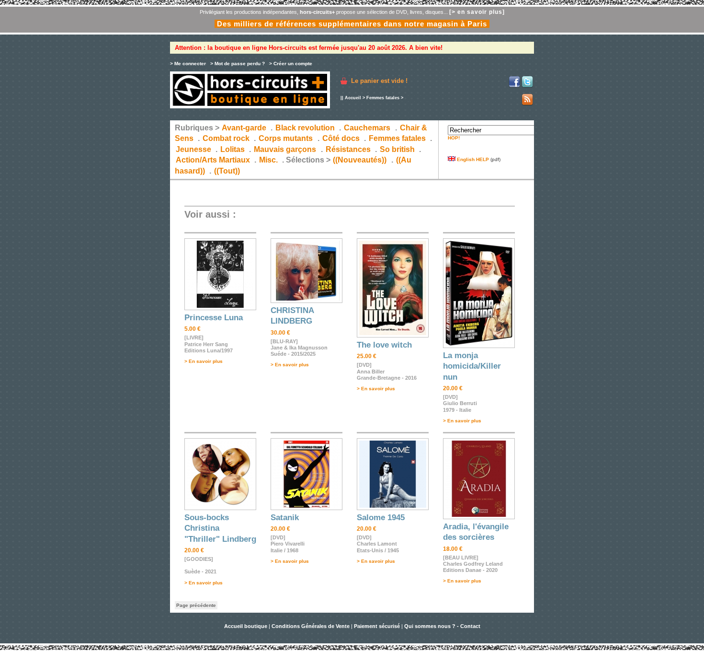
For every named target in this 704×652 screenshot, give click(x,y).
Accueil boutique (246, 626)
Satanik (285, 517)
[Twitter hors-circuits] (527, 86)
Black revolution (305, 128)
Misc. (268, 160)
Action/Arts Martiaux (213, 160)
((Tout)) (227, 171)
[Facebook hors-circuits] (514, 86)
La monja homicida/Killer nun (472, 366)
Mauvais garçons (285, 149)
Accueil (353, 97)
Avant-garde (244, 128)
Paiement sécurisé (377, 626)
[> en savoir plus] (477, 12)
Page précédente (196, 605)
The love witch (384, 344)
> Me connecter (188, 63)
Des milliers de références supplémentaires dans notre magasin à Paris (352, 24)
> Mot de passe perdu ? (237, 63)
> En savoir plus (203, 361)
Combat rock (226, 138)
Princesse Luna (213, 317)
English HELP (472, 159)
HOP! (454, 137)
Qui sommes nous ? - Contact (442, 626)
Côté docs (341, 138)
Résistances (348, 149)
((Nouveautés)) (359, 160)
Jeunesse (193, 149)
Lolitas (232, 149)
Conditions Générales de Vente (311, 626)
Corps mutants (287, 138)
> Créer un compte (290, 63)
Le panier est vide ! (379, 80)
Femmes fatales (382, 97)
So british (397, 149)
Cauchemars (367, 128)
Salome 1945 (381, 517)
